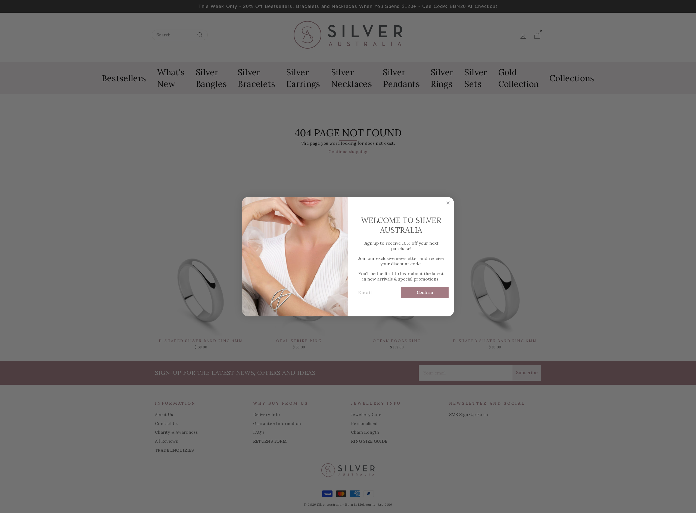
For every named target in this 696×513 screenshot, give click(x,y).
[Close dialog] (448, 203)
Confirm (425, 292)
